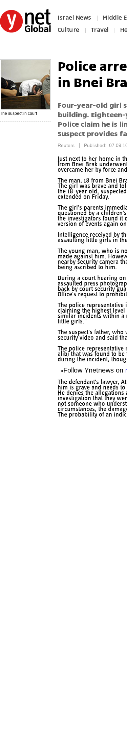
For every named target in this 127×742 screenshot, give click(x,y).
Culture (68, 30)
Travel (99, 30)
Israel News (74, 17)
